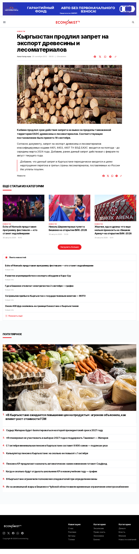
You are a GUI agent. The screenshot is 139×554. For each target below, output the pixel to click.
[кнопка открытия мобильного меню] (4, 22)
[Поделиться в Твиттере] (99, 57)
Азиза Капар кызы (24, 56)
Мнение (122, 536)
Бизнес (97, 539)
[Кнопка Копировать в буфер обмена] (115, 57)
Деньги (122, 528)
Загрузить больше (69, 247)
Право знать (99, 532)
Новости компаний (127, 539)
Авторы (71, 536)
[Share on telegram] (110, 57)
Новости (21, 31)
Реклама (72, 532)
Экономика (99, 536)
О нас (70, 528)
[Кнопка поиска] (133, 22)
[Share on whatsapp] (104, 57)
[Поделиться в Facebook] (95, 57)
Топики (71, 539)
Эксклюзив (99, 528)
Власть (122, 532)
